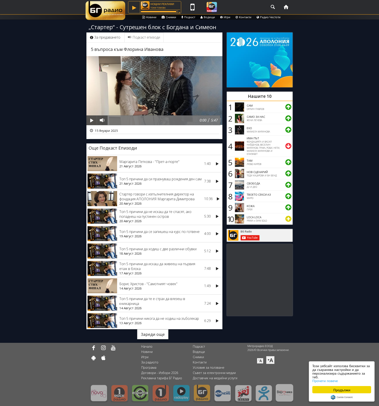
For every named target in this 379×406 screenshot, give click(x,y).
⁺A (270, 360)
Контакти (245, 17)
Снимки (171, 17)
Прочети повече (325, 380)
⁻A (260, 360)
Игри (227, 17)
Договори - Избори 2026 (159, 373)
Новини (151, 17)
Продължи (341, 389)
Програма (148, 367)
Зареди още (153, 334)
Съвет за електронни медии (214, 373)
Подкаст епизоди (146, 37)
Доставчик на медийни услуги (215, 378)
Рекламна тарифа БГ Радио (161, 378)
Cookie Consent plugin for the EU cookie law (342, 397)
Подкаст (189, 17)
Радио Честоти (270, 17)
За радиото (149, 362)
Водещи (209, 17)
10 (229, 219)
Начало (146, 346)
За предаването (107, 37)
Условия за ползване (208, 367)
